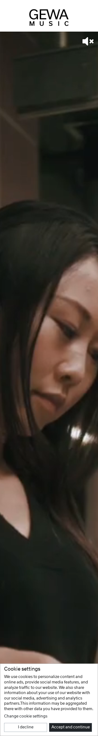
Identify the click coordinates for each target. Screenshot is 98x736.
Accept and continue (70, 727)
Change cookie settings (25, 716)
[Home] (49, 17)
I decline (25, 727)
